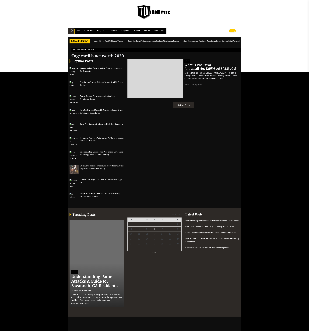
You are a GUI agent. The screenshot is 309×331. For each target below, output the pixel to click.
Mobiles (147, 31)
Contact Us (158, 31)
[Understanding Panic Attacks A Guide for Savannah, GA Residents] (97, 263)
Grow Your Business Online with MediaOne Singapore (207, 247)
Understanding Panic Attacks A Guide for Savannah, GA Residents (94, 281)
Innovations (113, 31)
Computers (88, 31)
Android (136, 31)
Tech (79, 31)
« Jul (154, 252)
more (187, 61)
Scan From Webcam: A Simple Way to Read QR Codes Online (209, 226)
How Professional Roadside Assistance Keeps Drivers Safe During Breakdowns (209, 41)
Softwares (125, 31)
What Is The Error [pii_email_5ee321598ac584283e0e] (210, 67)
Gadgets (100, 31)
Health (75, 272)
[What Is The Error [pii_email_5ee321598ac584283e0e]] (155, 78)
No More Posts (183, 105)
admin (186, 85)
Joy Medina (74, 290)
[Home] (71, 31)
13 (154, 234)
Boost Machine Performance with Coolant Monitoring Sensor (145, 41)
